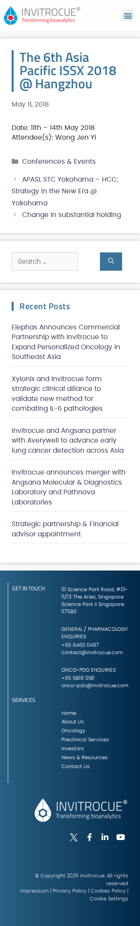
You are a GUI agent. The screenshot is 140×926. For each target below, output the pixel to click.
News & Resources (84, 757)
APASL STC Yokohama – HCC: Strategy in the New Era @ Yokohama (65, 191)
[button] (127, 15)
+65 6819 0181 (77, 678)
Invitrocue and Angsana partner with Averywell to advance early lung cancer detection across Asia (68, 440)
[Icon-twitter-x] (74, 837)
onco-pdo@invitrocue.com (94, 685)
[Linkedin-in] (105, 837)
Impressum (34, 891)
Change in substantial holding (71, 215)
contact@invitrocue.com (92, 652)
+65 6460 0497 (80, 645)
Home (68, 713)
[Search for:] (56, 261)
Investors (72, 748)
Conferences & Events (59, 161)
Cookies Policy (108, 891)
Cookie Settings (109, 898)
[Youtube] (120, 837)
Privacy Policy (69, 891)
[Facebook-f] (89, 837)
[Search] (111, 261)
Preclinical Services (85, 739)
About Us (72, 722)
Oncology (73, 730)
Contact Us (75, 766)
